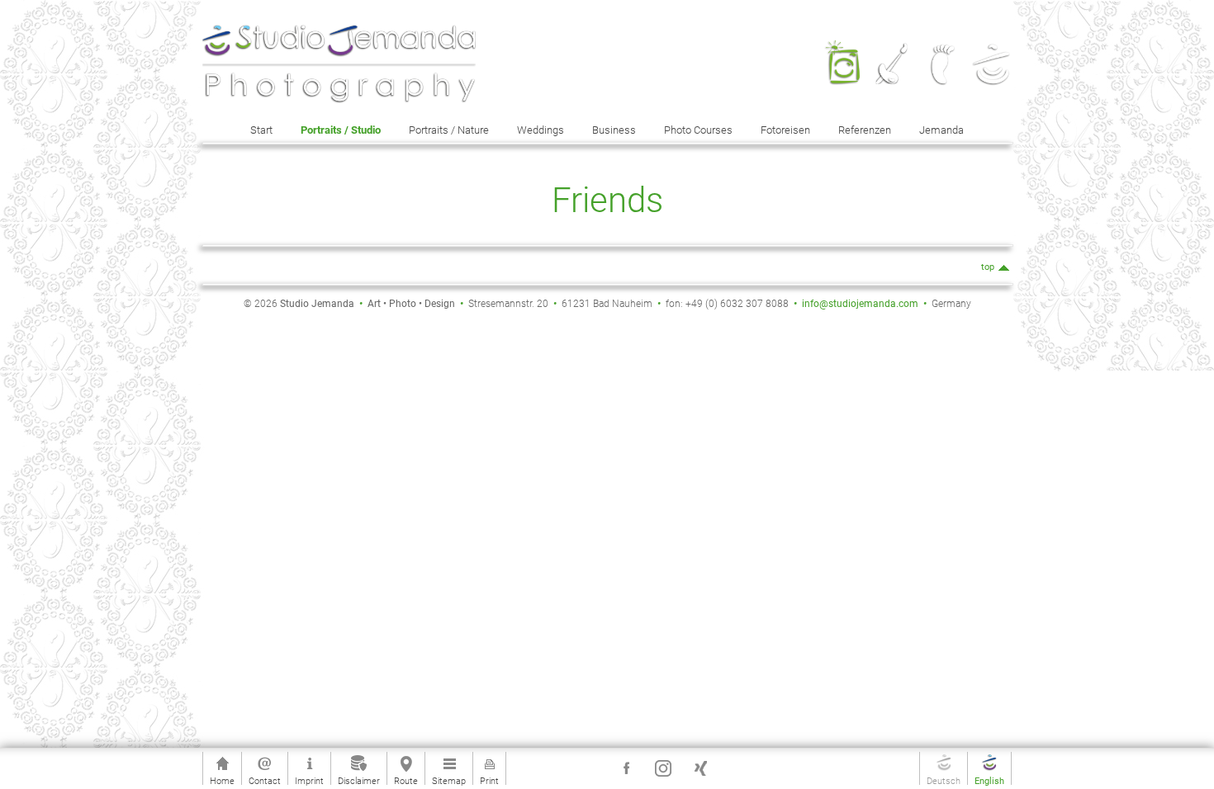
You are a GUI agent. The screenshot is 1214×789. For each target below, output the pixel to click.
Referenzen (864, 130)
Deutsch (943, 780)
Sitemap (449, 780)
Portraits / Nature (449, 130)
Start (261, 130)
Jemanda (941, 130)
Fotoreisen (785, 130)
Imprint (309, 780)
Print (489, 780)
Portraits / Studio (341, 130)
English (989, 780)
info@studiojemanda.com (860, 303)
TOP (987, 267)
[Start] (339, 64)
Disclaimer (359, 780)
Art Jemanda (892, 48)
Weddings (540, 130)
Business (614, 130)
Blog (991, 42)
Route (406, 780)
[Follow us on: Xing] (700, 768)
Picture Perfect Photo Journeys (941, 58)
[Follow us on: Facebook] (626, 768)
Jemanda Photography (842, 48)
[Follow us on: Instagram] (663, 768)
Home (222, 780)
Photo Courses (698, 130)
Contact (265, 780)
